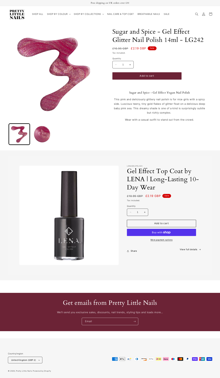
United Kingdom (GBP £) (23, 360)
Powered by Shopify (42, 371)
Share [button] (134, 251)
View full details (188, 249)
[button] (58, 14)
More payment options (162, 240)
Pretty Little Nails (24, 371)
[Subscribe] (134, 321)
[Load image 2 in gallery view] (42, 134)
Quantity (116, 58)
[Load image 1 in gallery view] (19, 134)
